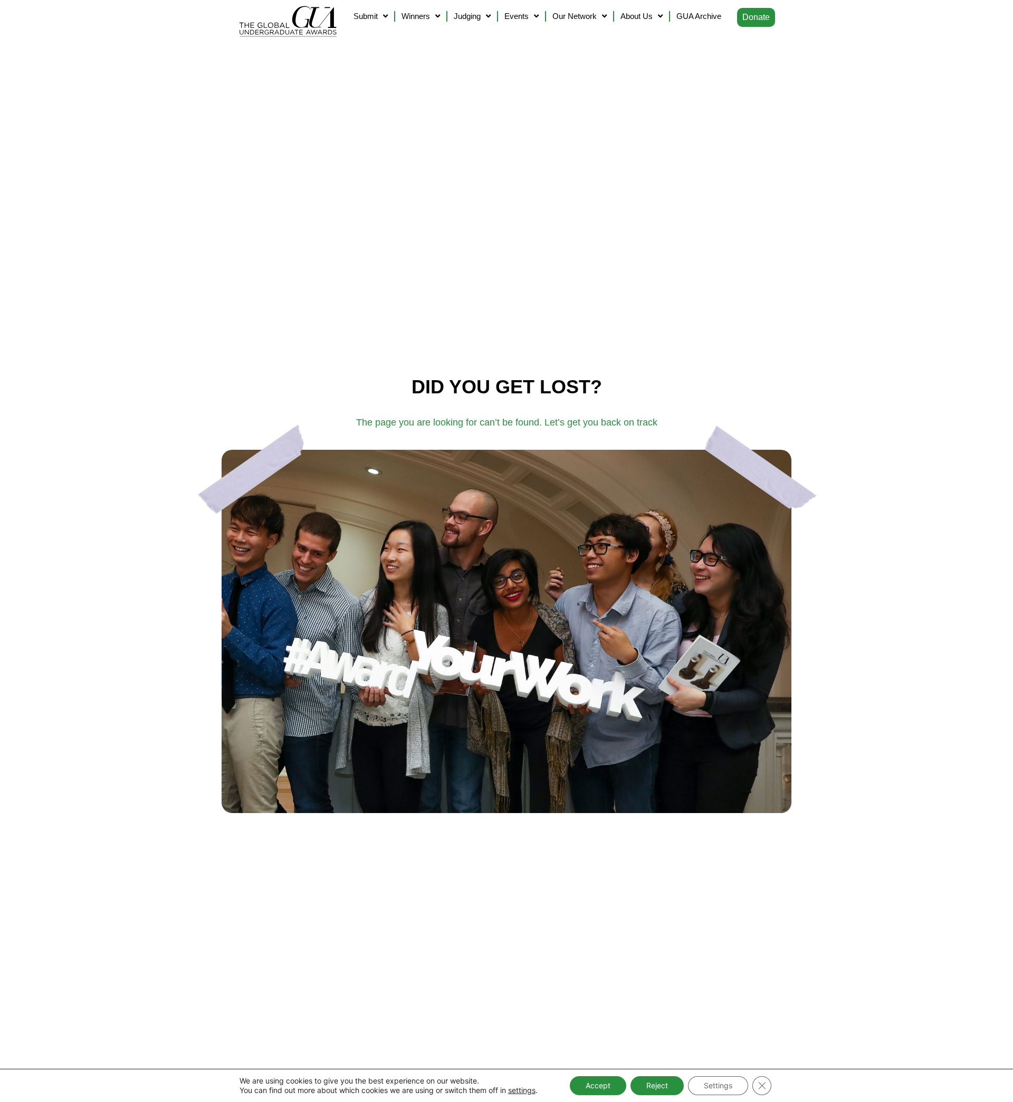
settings (522, 1090)
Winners (416, 16)
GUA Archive (698, 16)
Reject (657, 1085)
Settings (718, 1085)
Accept (598, 1085)
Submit (365, 16)
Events (516, 16)
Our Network (574, 16)
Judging (467, 16)
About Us (636, 16)
